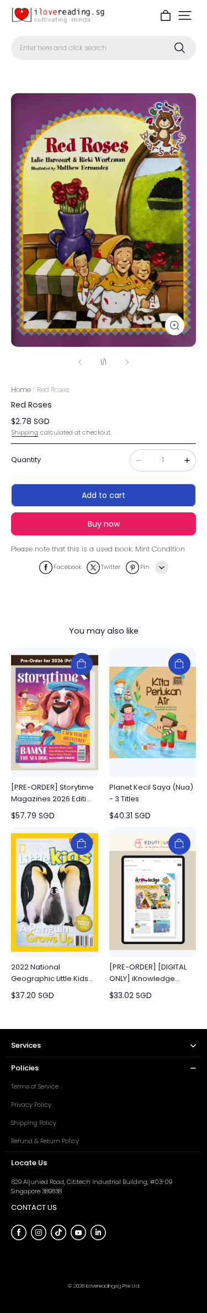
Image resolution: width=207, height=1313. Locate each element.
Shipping (25, 432)
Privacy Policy (31, 1104)
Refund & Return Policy (45, 1141)
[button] (185, 15)
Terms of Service (35, 1086)
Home (21, 389)
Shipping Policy (33, 1122)
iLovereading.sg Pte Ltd (112, 1285)
